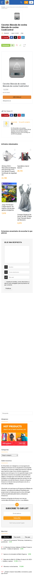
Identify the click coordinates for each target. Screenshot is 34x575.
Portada (3, 7)
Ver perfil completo (24, 122)
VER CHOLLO (17, 97)
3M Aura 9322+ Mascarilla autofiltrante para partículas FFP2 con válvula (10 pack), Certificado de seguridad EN (9, 170)
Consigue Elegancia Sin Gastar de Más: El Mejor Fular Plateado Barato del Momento (24, 217)
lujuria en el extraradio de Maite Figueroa (15, 554)
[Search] (21, 2)
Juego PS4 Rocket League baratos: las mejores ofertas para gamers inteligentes (8, 207)
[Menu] (2, 2)
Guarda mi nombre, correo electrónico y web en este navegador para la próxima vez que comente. (16, 283)
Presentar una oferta (26, 2)
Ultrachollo (6, 33)
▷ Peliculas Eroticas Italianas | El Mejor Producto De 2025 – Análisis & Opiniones (16, 548)
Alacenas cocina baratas (11, 566)
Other (22, 33)
